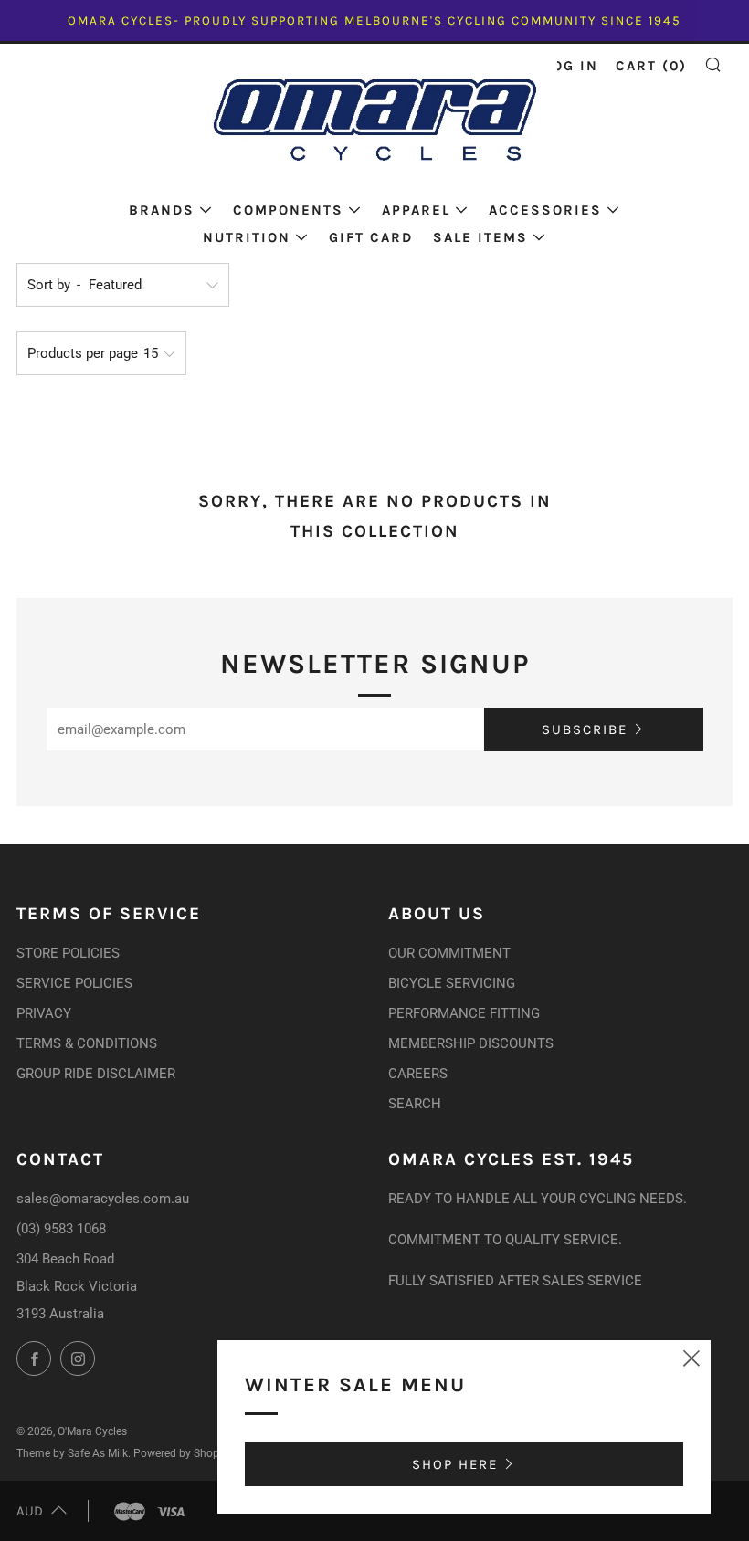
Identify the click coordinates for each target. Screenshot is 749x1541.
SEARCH (414, 1103)
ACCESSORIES (545, 210)
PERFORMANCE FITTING (464, 1013)
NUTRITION (246, 237)
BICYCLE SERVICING (451, 983)
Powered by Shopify (182, 1453)
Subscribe (585, 729)
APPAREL (416, 210)
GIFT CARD (371, 237)
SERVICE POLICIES (74, 983)
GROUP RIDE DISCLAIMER (95, 1073)
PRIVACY (43, 1013)
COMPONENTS (288, 210)
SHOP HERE (455, 1464)
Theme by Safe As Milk (72, 1453)
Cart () (651, 66)
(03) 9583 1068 (61, 1229)
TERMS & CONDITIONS (86, 1043)
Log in (571, 66)
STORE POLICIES (68, 953)
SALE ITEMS (480, 237)
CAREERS (418, 1073)
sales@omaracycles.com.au (102, 1198)
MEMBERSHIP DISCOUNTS (471, 1043)
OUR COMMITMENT (449, 953)
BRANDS (162, 210)
